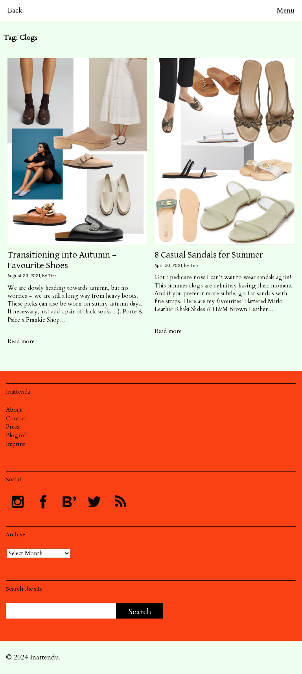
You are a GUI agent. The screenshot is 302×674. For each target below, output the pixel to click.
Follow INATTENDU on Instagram (17, 502)
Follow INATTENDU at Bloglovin (69, 502)
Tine (52, 276)
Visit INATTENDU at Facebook (43, 502)
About (14, 410)
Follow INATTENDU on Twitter (94, 502)
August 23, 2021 (23, 275)
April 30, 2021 (168, 265)
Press (12, 427)
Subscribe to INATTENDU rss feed (120, 502)
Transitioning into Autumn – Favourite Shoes (61, 260)
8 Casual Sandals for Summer (209, 254)
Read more (21, 341)
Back (14, 10)
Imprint (15, 444)
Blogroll (16, 435)
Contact (16, 418)
